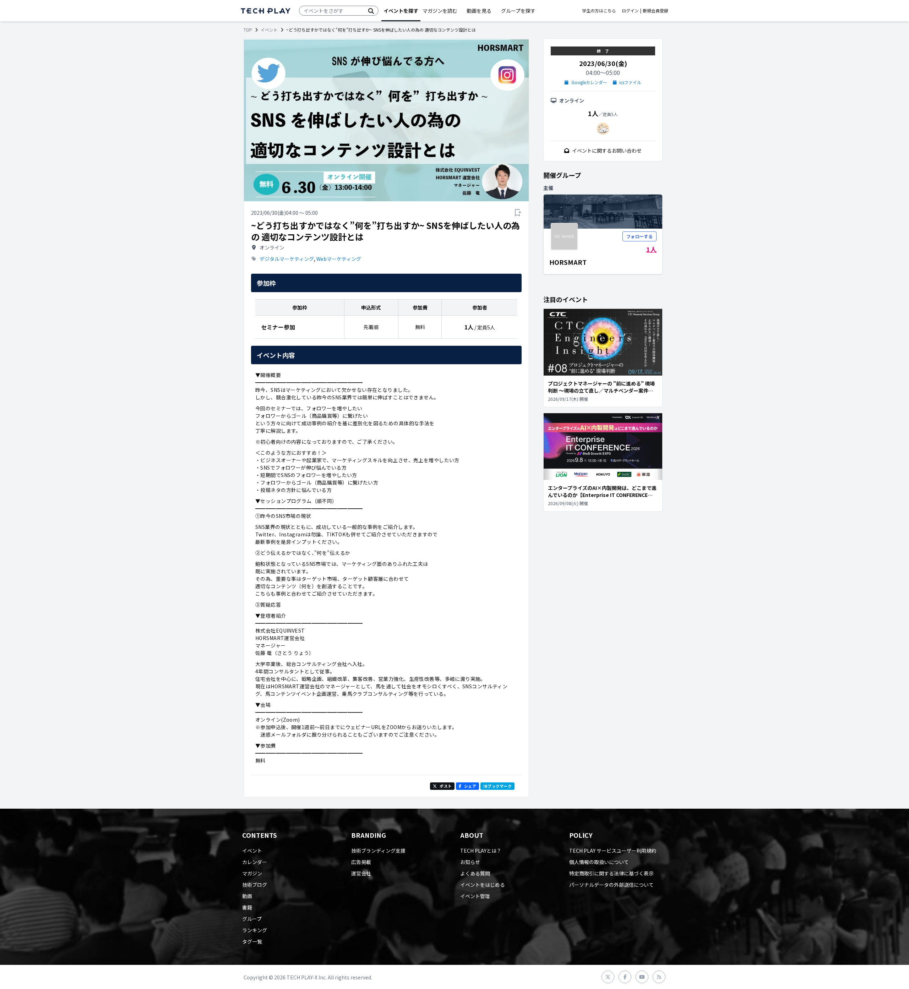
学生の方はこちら (599, 10)
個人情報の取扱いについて (599, 861)
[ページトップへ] (265, 10)
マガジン (252, 873)
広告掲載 (361, 861)
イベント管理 (475, 896)
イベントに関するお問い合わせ (607, 150)
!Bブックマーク (497, 786)
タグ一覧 (252, 941)
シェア (470, 786)
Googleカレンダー (589, 82)
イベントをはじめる (482, 884)
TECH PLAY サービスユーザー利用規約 (612, 850)
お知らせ (470, 861)
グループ (252, 918)
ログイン (630, 10)
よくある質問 (475, 873)
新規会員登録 (655, 10)
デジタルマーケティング (287, 258)
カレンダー (254, 861)
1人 (651, 249)
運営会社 (361, 873)
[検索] (371, 10)
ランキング (254, 930)
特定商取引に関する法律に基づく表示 (611, 873)
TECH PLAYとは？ (480, 850)
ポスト (446, 786)
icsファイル (630, 82)
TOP (248, 30)
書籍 (247, 907)
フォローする (639, 236)
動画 (247, 896)
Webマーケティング (338, 258)
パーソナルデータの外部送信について (611, 884)
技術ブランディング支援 (378, 850)
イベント (269, 30)
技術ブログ (254, 884)
